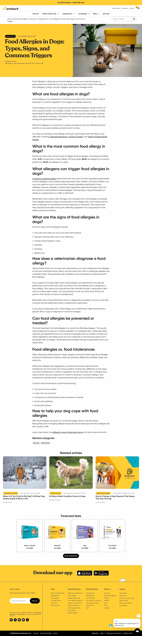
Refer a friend (123, 600)
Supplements (67, 14)
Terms (55, 633)
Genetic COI (90, 605)
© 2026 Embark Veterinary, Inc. (21, 633)
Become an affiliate (125, 603)
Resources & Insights (20, 19)
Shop (53, 589)
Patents (106, 598)
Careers (106, 608)
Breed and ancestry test (75, 593)
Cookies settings (46, 633)
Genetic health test (74, 598)
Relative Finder (72, 613)
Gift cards (54, 603)
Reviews (106, 600)
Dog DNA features (74, 589)
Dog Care (33, 19)
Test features (90, 593)
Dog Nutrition (43, 19)
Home (9, 19)
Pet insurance (55, 605)
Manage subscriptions (114, 633)
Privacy (36, 633)
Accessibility (123, 605)
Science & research (110, 595)
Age (84, 545)
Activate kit (124, 8)
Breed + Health (29, 545)
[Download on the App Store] (84, 573)
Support (122, 589)
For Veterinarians (56, 600)
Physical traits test (73, 605)
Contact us (122, 595)
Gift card (106, 14)
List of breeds (72, 595)
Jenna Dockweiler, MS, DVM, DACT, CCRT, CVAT (29, 63)
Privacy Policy (21, 614)
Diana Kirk (8, 502)
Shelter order (127, 633)
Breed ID (57, 545)
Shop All (36, 14)
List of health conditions (75, 600)
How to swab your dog (126, 598)
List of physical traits (74, 608)
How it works (71, 610)
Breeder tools (90, 595)
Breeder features (92, 589)
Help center (116, 8)
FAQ (87, 608)
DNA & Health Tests (49, 14)
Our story (107, 593)
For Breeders (82, 14)
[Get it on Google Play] (101, 573)
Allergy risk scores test (74, 603)
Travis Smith (101, 502)
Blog (95, 14)
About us (107, 589)
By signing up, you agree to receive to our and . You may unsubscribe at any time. (25, 614)
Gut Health (112, 545)
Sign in (132, 8)
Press (105, 605)
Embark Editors (11, 61)
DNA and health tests (57, 593)
